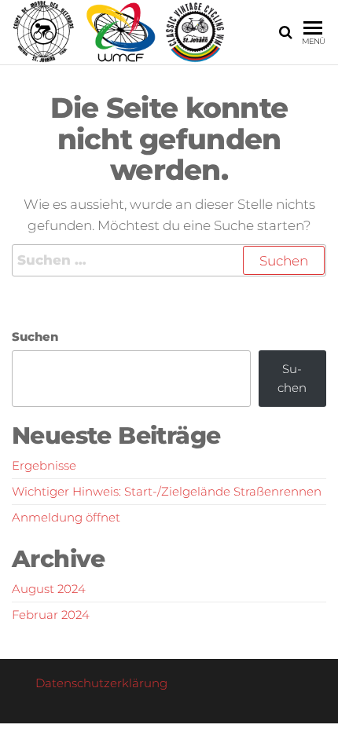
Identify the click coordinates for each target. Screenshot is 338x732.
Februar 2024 (51, 614)
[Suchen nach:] (169, 260)
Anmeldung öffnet (66, 517)
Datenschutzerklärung (101, 682)
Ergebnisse (44, 465)
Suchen (35, 336)
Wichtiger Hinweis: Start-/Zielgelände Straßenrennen (166, 491)
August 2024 (49, 588)
